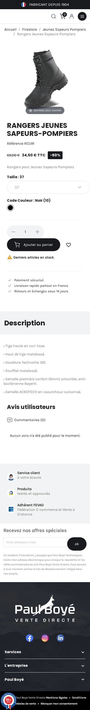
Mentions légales (57, 697)
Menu (82, 16)
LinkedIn (60, 638)
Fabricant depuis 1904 (49, 4)
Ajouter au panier (38, 244)
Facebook (29, 638)
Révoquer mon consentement (59, 703)
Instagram (45, 638)
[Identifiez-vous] (71, 16)
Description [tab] (24, 323)
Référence (15, 143)
